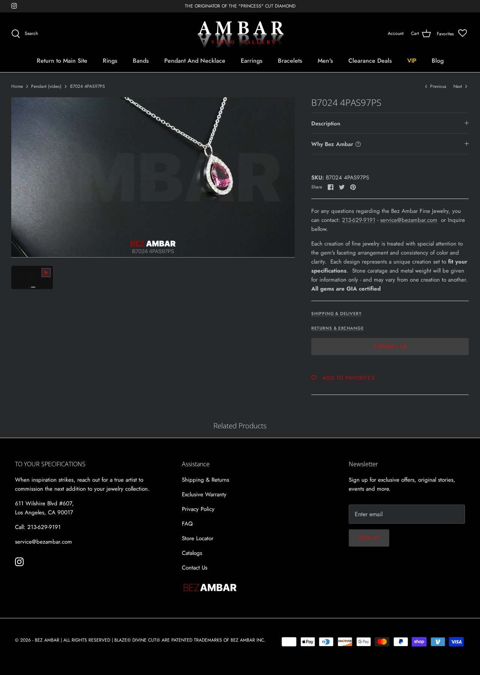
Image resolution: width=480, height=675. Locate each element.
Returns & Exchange (337, 328)
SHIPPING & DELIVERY (336, 313)
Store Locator (197, 538)
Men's (325, 60)
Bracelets (290, 60)
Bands (141, 60)
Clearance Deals (370, 60)
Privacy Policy (198, 509)
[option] (153, 177)
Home (17, 86)
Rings (110, 60)
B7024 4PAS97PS (87, 86)
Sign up (369, 537)
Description (325, 123)
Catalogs (192, 553)
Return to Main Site (62, 60)
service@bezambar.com (408, 220)
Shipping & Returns (205, 480)
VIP (411, 60)
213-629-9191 (358, 220)
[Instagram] (14, 6)
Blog (438, 60)
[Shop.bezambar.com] (240, 34)
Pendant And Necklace (194, 60)
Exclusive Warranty (204, 494)
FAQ (187, 524)
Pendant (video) (46, 86)
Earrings (251, 60)
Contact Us (390, 346)
